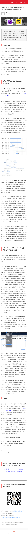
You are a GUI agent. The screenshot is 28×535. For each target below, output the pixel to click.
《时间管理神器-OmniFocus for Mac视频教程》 (12, 469)
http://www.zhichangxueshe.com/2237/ (11, 517)
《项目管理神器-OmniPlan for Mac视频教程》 (12, 471)
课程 (25, 2)
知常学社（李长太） (4, 2)
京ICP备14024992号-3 (19, 533)
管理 (16, 2)
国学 (21, 2)
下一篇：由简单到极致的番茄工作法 (9, 524)
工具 (12, 2)
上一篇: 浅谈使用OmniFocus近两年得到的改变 (12, 522)
